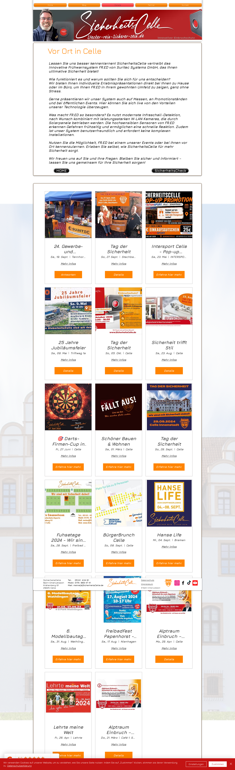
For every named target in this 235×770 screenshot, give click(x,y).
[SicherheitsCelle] (183, 583)
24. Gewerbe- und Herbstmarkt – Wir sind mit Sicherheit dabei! (68, 249)
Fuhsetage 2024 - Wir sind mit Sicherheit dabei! (68, 537)
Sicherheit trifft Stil (169, 345)
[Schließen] (231, 764)
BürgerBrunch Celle (118, 537)
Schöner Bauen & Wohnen (118, 441)
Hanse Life (169, 534)
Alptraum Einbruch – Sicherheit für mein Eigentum (169, 633)
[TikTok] (189, 583)
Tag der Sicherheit (119, 249)
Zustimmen (218, 764)
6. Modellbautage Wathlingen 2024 (68, 633)
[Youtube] (195, 583)
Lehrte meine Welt (68, 729)
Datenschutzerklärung (19, 765)
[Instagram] (177, 583)
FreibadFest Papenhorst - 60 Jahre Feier (118, 633)
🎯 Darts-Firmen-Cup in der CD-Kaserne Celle (68, 441)
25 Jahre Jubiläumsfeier (68, 345)
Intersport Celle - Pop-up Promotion (169, 249)
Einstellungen (196, 764)
